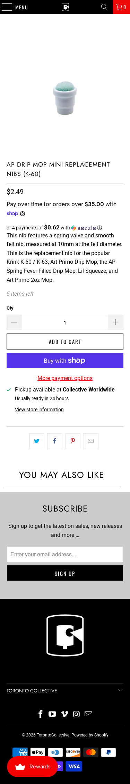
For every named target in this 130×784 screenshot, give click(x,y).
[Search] (104, 7)
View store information (39, 409)
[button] (65, 227)
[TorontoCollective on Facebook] (40, 714)
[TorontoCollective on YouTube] (52, 714)
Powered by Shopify (90, 735)
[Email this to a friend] (91, 441)
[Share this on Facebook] (54, 441)
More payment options (65, 378)
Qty (10, 308)
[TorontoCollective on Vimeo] (65, 714)
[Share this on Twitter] (36, 441)
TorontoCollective (53, 735)
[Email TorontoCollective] (89, 714)
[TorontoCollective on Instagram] (76, 714)
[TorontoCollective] (65, 7)
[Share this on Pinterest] (73, 441)
